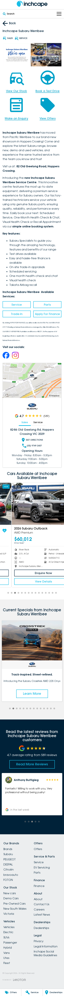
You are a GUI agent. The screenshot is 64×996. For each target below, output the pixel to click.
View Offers (48, 118)
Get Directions (34, 440)
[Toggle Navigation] (59, 13)
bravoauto (10, 874)
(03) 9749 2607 (34, 445)
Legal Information (46, 946)
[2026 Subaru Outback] (32, 504)
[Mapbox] (11, 395)
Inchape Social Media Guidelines (45, 953)
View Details (32, 581)
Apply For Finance (47, 314)
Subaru (8, 854)
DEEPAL (8, 864)
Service (16, 304)
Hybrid (7, 947)
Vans (6, 953)
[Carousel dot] (8, 593)
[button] (32, 795)
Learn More (32, 694)
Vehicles (8, 927)
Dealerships (41, 928)
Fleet (6, 963)
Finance (39, 886)
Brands (7, 849)
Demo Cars (10, 898)
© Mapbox (54, 395)
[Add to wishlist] (57, 530)
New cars (9, 893)
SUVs (6, 937)
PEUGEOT (9, 859)
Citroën (8, 869)
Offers (38, 849)
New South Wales (14, 908)
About (38, 899)
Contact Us (41, 904)
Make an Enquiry (16, 118)
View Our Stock (16, 91)
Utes (6, 958)
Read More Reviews (32, 764)
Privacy (39, 941)
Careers (39, 909)
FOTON (8, 880)
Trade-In (17, 314)
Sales (25, 422)
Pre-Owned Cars (14, 903)
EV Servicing (42, 867)
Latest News (42, 914)
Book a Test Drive (47, 91)
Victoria (8, 913)
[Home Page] (32, 4)
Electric (8, 932)
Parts (47, 304)
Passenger (10, 942)
